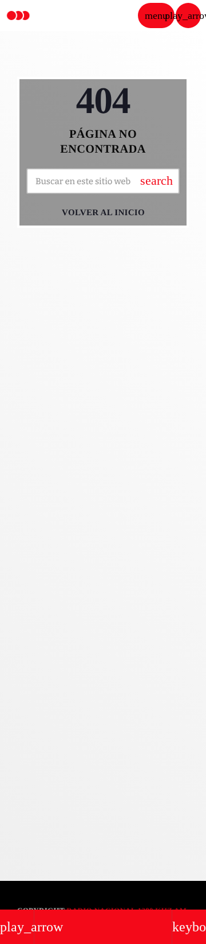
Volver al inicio (103, 212)
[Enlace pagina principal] (18, 15)
